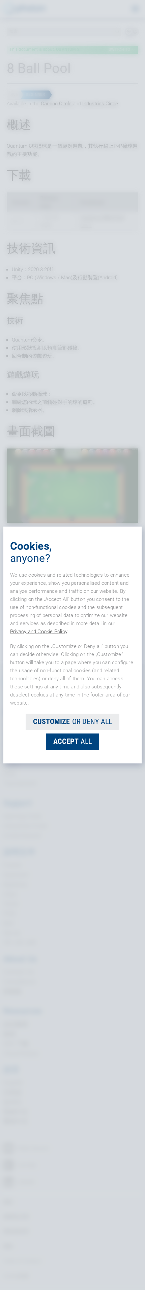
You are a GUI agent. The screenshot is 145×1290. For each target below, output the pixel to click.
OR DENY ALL (72, 721)
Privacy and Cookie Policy (38, 632)
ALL (72, 741)
